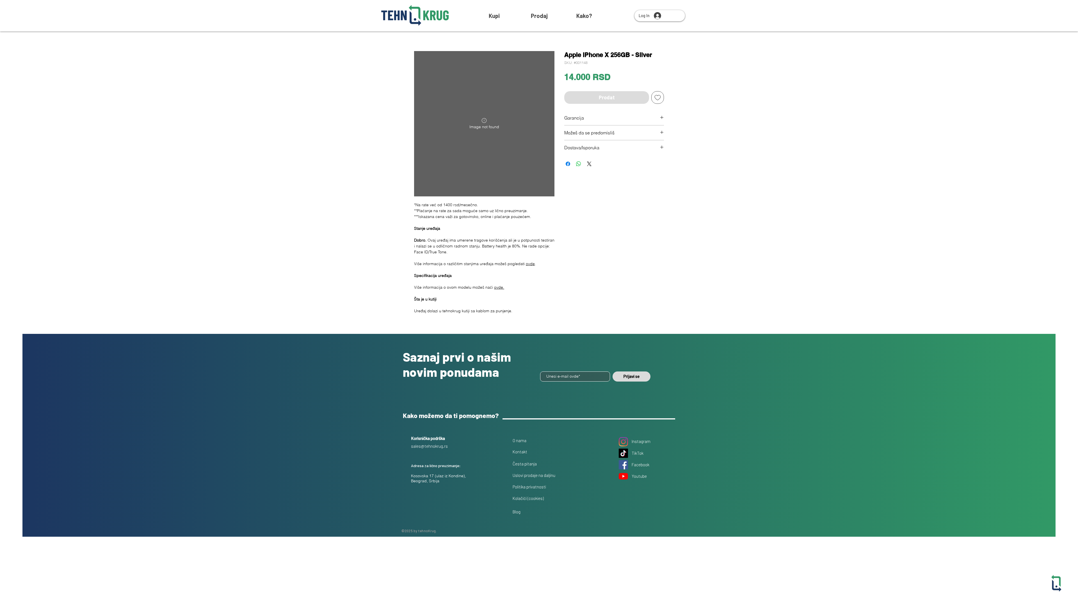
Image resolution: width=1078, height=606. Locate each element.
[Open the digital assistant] (1056, 583)
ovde (530, 263)
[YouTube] (623, 476)
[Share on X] (589, 163)
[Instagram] (623, 441)
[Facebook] (623, 464)
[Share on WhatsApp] (578, 163)
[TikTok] (623, 453)
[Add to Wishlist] (657, 97)
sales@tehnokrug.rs (429, 446)
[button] (584, 16)
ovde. (499, 287)
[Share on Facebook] (568, 163)
